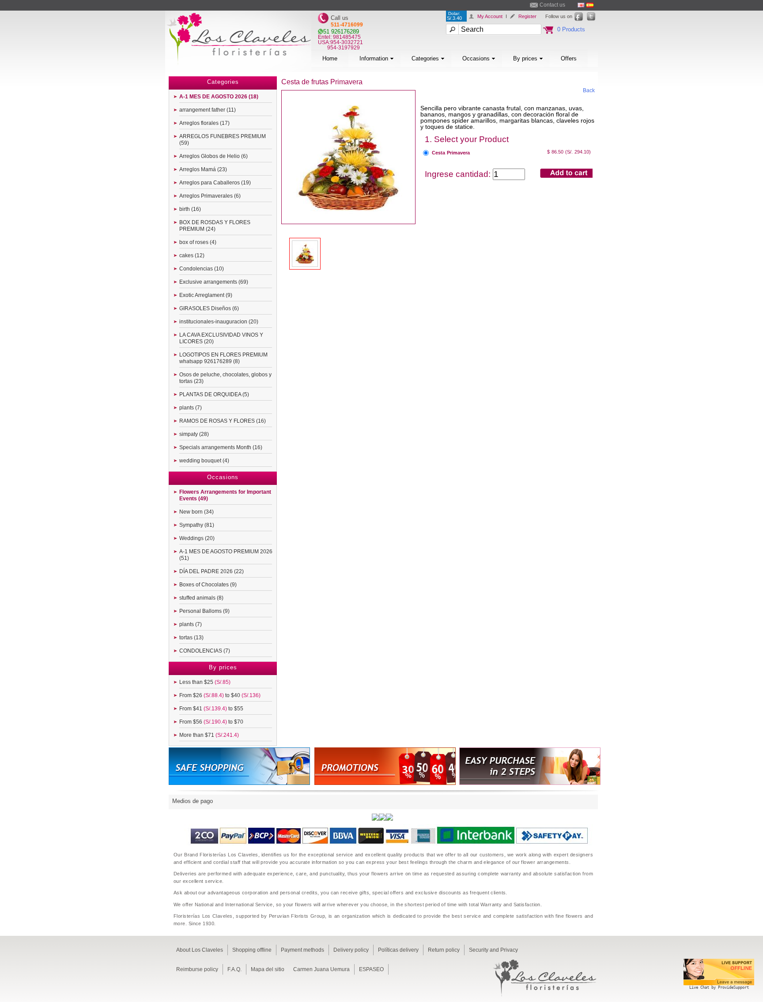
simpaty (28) (194, 434)
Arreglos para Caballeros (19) (215, 183)
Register (527, 16)
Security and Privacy (493, 950)
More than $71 (209, 735)
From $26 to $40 (220, 695)
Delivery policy (351, 950)
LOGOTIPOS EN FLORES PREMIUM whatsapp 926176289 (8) (223, 358)
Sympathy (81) (196, 525)
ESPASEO (371, 969)
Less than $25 (204, 682)
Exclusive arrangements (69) (213, 282)
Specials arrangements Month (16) (220, 447)
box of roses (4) (197, 242)
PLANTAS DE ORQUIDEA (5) (214, 394)
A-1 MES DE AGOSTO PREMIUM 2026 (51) (225, 554)
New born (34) (196, 512)
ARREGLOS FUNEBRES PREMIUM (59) (222, 139)
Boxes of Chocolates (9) (208, 585)
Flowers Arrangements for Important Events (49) (225, 495)
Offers (569, 58)
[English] (581, 5)
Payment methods (302, 950)
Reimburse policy (197, 969)
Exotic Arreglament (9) (205, 295)
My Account (489, 16)
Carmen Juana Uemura (321, 969)
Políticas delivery (398, 950)
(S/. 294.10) (578, 151)
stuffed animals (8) (201, 598)
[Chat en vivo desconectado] (719, 990)
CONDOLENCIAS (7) (204, 651)
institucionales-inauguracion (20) (218, 322)
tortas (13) (191, 637)
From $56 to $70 (211, 722)
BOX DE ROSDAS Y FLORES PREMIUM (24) (214, 225)
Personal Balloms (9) (204, 611)
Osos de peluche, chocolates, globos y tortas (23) (225, 378)
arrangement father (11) (207, 110)
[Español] (589, 5)
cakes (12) (191, 255)
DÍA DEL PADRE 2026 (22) (211, 571)
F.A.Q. (234, 969)
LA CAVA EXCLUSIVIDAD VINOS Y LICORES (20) (221, 338)
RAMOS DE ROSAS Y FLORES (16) (222, 421)
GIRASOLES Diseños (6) (209, 308)
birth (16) (190, 209)
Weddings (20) (197, 538)
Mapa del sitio (267, 969)
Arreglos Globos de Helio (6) (213, 156)
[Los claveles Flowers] (238, 69)
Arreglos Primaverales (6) (210, 196)
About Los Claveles (199, 950)
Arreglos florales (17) (204, 123)
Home (329, 58)
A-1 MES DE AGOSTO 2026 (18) (218, 97)
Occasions (476, 58)
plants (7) (190, 408)
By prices (525, 58)
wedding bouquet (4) (204, 461)
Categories (425, 58)
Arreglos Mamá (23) (203, 169)
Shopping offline (252, 950)
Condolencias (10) (201, 269)
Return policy (444, 950)
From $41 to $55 (211, 709)
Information (373, 58)
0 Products (571, 29)
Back (589, 90)
